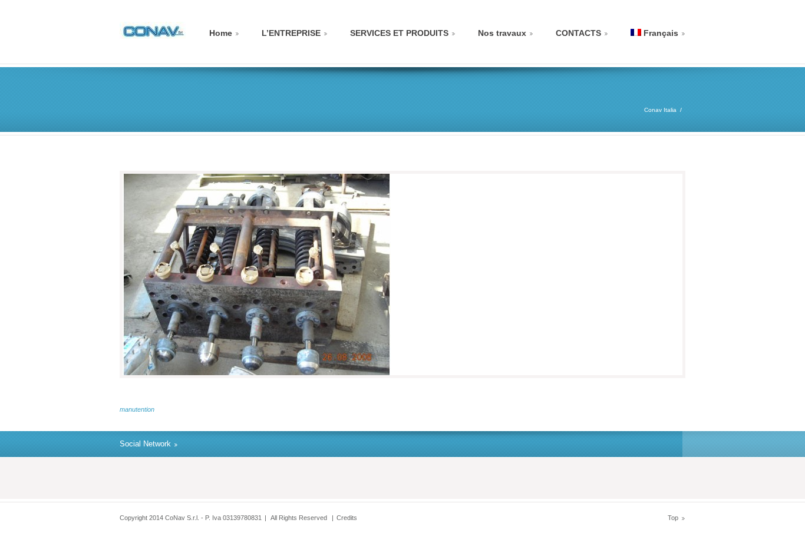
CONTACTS (578, 33)
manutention (137, 409)
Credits (346, 517)
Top (673, 517)
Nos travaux (502, 33)
